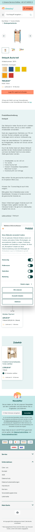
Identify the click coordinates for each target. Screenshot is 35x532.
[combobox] (17, 14)
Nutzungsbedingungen (9, 434)
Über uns (5, 467)
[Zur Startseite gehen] (7, 8)
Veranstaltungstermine (9, 493)
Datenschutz (6, 478)
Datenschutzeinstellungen (10, 482)
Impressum (5, 486)
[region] (17, 39)
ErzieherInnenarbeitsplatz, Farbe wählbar (12, 363)
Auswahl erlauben (17, 296)
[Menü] (3, 14)
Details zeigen (25, 284)
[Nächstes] (32, 2)
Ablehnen (18, 301)
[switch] (30, 265)
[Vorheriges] (3, 2)
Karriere (4, 489)
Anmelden (27, 413)
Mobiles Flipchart (8, 314)
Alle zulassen (17, 290)
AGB (3, 475)
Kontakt (4, 471)
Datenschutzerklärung (12, 421)
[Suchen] (31, 14)
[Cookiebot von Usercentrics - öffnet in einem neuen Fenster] (25, 229)
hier (31, 102)
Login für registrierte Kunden (17, 92)
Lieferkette (5, 496)
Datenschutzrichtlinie (21, 432)
